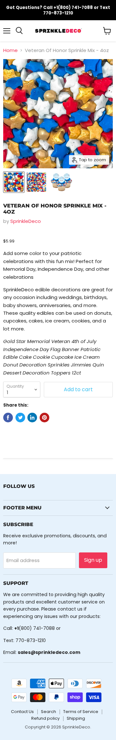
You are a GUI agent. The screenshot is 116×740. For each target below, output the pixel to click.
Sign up (93, 560)
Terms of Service (80, 712)
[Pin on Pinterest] (44, 417)
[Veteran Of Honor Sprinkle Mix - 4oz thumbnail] (14, 182)
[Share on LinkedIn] (32, 417)
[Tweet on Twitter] (20, 417)
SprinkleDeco (25, 221)
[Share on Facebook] (8, 417)
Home (10, 50)
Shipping (76, 718)
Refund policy (45, 718)
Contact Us (22, 712)
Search (48, 712)
